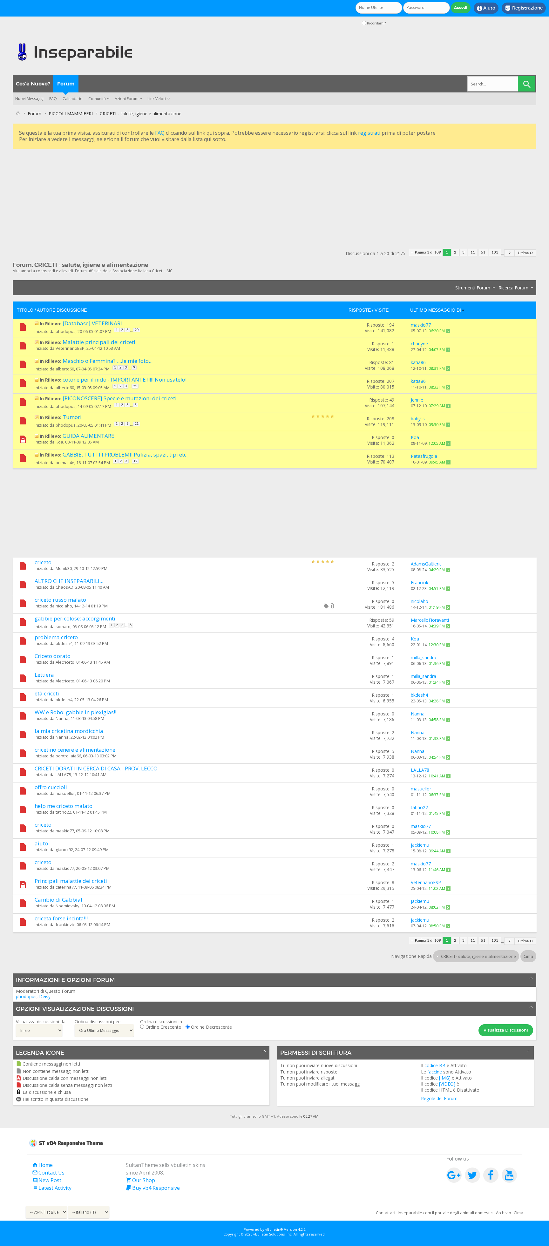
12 (135, 461)
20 (137, 330)
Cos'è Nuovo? (33, 83)
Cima (528, 956)
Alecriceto (65, 662)
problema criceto (56, 637)
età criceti (47, 693)
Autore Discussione (62, 310)
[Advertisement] (203, 194)
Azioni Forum (127, 98)
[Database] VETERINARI (92, 323)
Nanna (62, 718)
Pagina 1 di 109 (428, 252)
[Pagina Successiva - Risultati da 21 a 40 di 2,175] (509, 253)
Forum (66, 83)
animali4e (65, 462)
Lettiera (44, 674)
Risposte (360, 310)
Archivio (503, 1213)
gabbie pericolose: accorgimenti (75, 618)
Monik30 (64, 568)
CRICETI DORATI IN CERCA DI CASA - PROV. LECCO (96, 768)
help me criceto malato (63, 805)
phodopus (66, 331)
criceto (43, 562)
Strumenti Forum (472, 288)
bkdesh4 (64, 643)
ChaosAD (64, 587)
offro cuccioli (51, 787)
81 (391, 362)
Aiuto (486, 8)
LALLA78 (63, 774)
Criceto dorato (53, 656)
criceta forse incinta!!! (61, 918)
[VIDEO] (447, 1084)
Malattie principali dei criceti (99, 342)
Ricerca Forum (513, 288)
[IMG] (445, 1078)
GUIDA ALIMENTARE (88, 435)
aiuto (41, 843)
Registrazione (524, 8)
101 (494, 252)
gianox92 (64, 849)
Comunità (97, 98)
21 (135, 386)
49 (391, 400)
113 (390, 456)
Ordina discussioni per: (98, 1021)
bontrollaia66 (68, 756)
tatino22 (63, 812)
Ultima (523, 253)
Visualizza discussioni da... (42, 1021)
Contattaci (385, 1213)
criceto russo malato (60, 599)
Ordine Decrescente (211, 1027)
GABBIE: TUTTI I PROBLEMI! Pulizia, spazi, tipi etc (124, 454)
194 (390, 325)
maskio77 (65, 831)
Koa (59, 442)
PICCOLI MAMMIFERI (71, 114)
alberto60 (65, 369)
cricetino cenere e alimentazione (75, 749)
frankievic (65, 924)
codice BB (434, 1065)
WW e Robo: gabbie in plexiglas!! (75, 712)
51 (483, 252)
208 (390, 419)
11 (473, 252)
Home (42, 1164)
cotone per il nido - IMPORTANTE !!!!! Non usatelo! (124, 379)
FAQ (53, 98)
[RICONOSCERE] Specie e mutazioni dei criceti (120, 398)
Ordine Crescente (162, 1027)
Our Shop (140, 1180)
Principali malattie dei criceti (71, 880)
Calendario (73, 98)
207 (390, 381)
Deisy (45, 996)
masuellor (65, 793)
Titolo (25, 310)
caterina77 (66, 887)
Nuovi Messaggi (29, 98)
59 (391, 620)
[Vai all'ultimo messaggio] (448, 331)
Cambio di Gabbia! (58, 899)
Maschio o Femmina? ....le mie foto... (107, 360)
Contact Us (48, 1172)
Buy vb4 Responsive (153, 1187)
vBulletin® (274, 1229)
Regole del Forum (439, 1098)
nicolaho (64, 606)
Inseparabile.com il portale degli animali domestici (445, 1213)
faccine (434, 1072)
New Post (46, 1180)
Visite (382, 310)
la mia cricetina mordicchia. (70, 731)
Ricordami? (376, 23)
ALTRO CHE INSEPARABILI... (69, 581)
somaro (63, 626)
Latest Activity (51, 1187)
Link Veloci (156, 98)
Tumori (72, 417)
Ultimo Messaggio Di (435, 310)
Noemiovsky (67, 906)
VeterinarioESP (70, 348)
